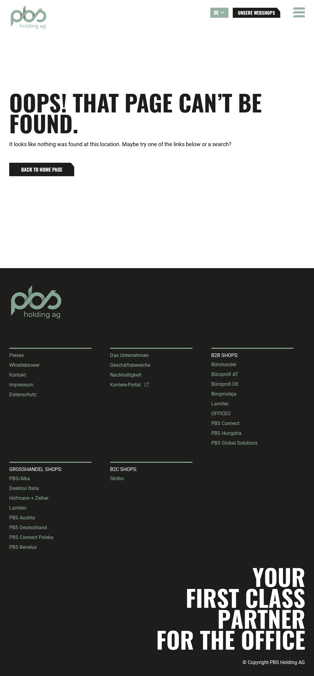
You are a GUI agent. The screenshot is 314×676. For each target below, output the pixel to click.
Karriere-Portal (125, 385)
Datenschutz (22, 394)
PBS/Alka (19, 478)
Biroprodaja (223, 394)
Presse (16, 355)
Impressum (21, 385)
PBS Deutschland (28, 527)
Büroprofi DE (225, 384)
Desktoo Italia (24, 488)
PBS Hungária (226, 433)
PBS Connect (225, 423)
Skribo (117, 478)
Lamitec (220, 404)
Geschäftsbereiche (130, 365)
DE (216, 12)
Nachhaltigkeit (125, 375)
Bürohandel (223, 364)
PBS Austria (22, 518)
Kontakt (17, 375)
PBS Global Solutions (234, 443)
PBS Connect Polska (31, 537)
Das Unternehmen (129, 355)
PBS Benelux (23, 547)
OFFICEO (221, 413)
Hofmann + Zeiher (28, 498)
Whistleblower (24, 365)
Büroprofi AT (224, 374)
